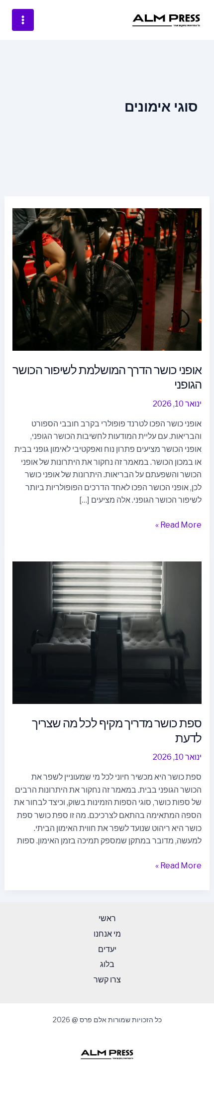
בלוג (107, 964)
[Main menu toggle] (23, 20)
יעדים (107, 949)
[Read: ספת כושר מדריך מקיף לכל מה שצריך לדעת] (107, 632)
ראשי (107, 918)
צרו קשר (107, 979)
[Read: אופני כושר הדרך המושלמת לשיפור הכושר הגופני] (107, 278)
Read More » (178, 524)
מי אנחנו (107, 934)
